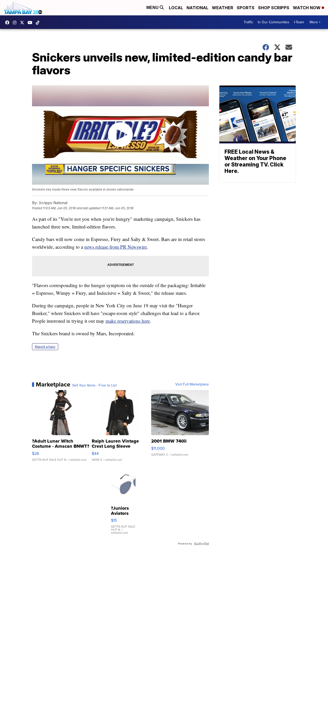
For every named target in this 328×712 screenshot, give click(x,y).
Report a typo (45, 347)
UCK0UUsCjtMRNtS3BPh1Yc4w (31, 22)
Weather (222, 7)
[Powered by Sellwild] (201, 544)
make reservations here (128, 321)
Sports (245, 7)
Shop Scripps (273, 7)
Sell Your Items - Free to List (94, 385)
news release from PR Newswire (115, 247)
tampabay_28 (16, 22)
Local (176, 7)
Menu (153, 7)
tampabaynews (8, 22)
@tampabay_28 (39, 22)
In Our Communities (273, 22)
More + (315, 22)
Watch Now (307, 7)
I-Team (299, 22)
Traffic (248, 22)
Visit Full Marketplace (192, 384)
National (197, 7)
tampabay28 (23, 22)
